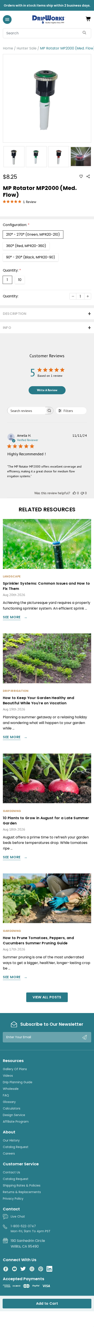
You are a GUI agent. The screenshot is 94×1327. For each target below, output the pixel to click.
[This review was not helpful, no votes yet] (82, 493)
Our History (11, 1140)
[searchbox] (26, 410)
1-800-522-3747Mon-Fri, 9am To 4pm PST (30, 1228)
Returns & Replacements (22, 1192)
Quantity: (12, 270)
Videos (8, 1075)
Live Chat (18, 1216)
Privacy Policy (13, 1198)
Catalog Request (15, 1147)
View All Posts (47, 997)
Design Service (14, 1115)
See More (12, 617)
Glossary (9, 1102)
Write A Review (47, 390)
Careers (9, 1153)
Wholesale (11, 1089)
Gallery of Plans (15, 1069)
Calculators (11, 1108)
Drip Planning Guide (17, 1082)
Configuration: (16, 224)
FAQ (6, 1095)
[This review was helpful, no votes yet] (74, 493)
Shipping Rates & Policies (21, 1185)
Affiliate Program (16, 1121)
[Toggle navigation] (7, 19)
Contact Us (11, 1172)
